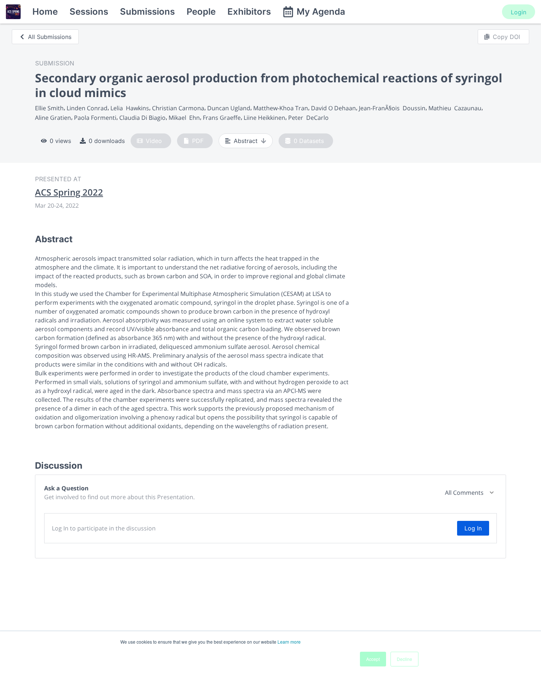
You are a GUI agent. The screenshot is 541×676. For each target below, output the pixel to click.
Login (518, 12)
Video (154, 140)
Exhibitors (249, 11)
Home (45, 11)
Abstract (246, 140)
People (201, 11)
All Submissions (49, 36)
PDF (198, 140)
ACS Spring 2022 (69, 192)
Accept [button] (373, 659)
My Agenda (321, 11)
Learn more (289, 642)
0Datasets (309, 140)
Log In (473, 528)
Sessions (89, 11)
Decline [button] (404, 659)
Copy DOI (506, 36)
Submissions (147, 11)
